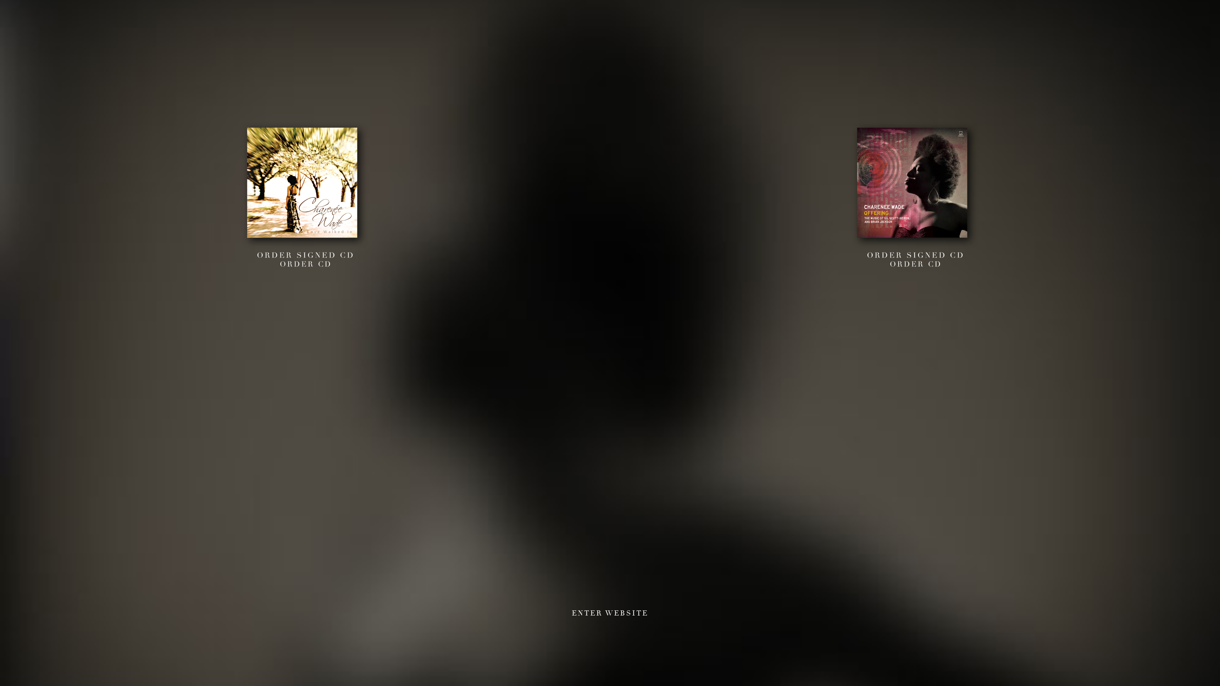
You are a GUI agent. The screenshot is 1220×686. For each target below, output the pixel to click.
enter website (610, 613)
